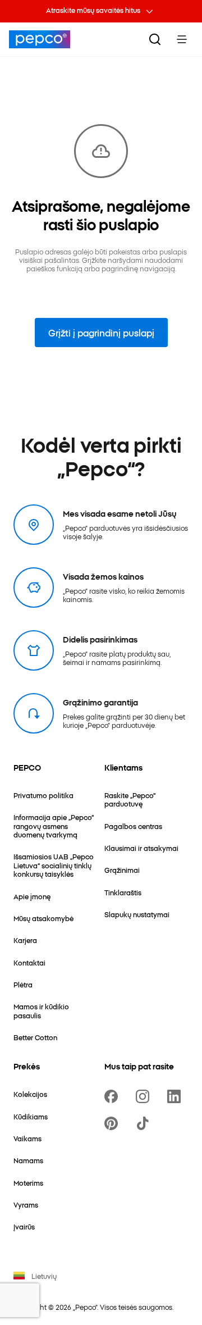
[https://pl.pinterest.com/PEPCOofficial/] (113, 1123)
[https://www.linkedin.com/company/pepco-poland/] (176, 1096)
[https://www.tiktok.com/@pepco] (145, 1123)
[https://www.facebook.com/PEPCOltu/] (113, 1096)
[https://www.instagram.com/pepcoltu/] (145, 1096)
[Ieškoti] (155, 39)
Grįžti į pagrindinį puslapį (101, 332)
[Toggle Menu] (182, 39)
